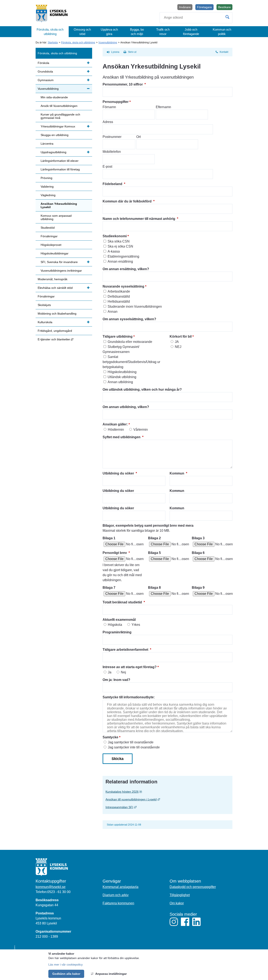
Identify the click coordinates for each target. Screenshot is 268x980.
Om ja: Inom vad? (116, 680)
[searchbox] (196, 17)
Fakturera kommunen (118, 903)
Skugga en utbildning (54, 135)
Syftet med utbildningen (123, 437)
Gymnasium (46, 80)
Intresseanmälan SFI (152, 807)
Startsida (53, 42)
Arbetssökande (119, 291)
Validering (47, 186)
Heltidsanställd (119, 301)
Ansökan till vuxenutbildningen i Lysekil (164, 799)
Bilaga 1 (109, 538)
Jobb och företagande (191, 32)
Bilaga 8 (154, 587)
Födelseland (114, 184)
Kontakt (224, 52)
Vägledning (48, 195)
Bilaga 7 (109, 587)
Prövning (46, 178)
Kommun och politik (222, 32)
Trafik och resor (163, 32)
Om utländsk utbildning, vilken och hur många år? (142, 389)
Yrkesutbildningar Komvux (58, 126)
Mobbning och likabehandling (57, 313)
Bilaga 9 (198, 587)
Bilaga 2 (154, 538)
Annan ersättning (120, 261)
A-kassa (114, 251)
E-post (107, 166)
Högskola (115, 624)
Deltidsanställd (119, 296)
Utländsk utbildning (122, 377)
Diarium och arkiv (116, 895)
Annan (112, 311)
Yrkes (135, 624)
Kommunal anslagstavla (120, 887)
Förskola (43, 63)
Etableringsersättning (123, 256)
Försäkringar (49, 236)
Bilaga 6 (198, 553)
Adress (108, 122)
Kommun (178, 473)
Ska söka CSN (119, 241)
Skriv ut (132, 52)
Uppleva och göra (109, 32)
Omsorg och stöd (82, 32)
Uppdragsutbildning (53, 152)
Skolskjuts (44, 305)
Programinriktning (117, 632)
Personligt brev (116, 553)
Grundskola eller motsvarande (130, 342)
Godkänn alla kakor (66, 973)
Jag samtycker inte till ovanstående (134, 747)
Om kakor (177, 903)
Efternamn (163, 107)
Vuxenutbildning (107, 42)
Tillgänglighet (180, 895)
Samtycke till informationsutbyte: (129, 697)
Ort (138, 137)
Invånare (185, 7)
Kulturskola (45, 322)
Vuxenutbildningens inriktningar (61, 270)
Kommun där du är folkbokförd (129, 201)
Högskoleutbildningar (54, 253)
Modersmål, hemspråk (52, 279)
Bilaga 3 (198, 538)
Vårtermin (140, 429)
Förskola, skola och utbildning (50, 32)
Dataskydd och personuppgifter (193, 887)
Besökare (225, 7)
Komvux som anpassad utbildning (56, 217)
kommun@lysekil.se (51, 887)
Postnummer (112, 137)
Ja (109, 672)
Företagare (204, 7)
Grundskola (45, 71)
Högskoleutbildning (122, 372)
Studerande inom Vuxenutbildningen (135, 306)
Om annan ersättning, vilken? (126, 269)
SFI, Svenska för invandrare (59, 262)
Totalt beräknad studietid (124, 602)
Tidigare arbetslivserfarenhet (127, 649)
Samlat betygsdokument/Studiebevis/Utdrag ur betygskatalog (131, 362)
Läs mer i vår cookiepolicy (65, 964)
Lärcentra (47, 143)
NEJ (178, 347)
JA (177, 342)
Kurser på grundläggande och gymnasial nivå (60, 116)
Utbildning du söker (120, 473)
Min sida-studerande (54, 97)
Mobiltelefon (112, 151)
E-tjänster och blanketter (65, 339)
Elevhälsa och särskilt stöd (55, 287)
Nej (123, 672)
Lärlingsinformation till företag (60, 169)
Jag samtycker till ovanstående (130, 742)
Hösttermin (116, 429)
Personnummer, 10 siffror (124, 84)
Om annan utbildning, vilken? (126, 407)
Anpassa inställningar (111, 973)
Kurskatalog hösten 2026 (132, 791)
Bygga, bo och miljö (137, 32)
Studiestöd (48, 227)
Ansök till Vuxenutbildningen (59, 106)
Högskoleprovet (51, 244)
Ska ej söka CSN (120, 246)
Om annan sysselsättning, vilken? (129, 319)
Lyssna (115, 52)
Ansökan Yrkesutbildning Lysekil (59, 205)
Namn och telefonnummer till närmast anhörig (140, 218)
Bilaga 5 (154, 553)
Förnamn (109, 107)
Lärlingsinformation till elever (60, 160)
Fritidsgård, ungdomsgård (55, 330)
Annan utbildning (120, 382)
